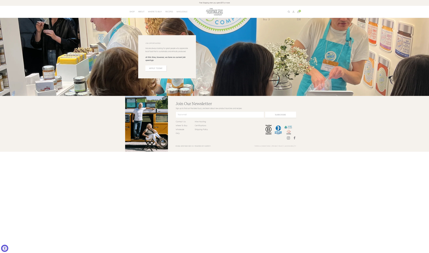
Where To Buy (181, 125)
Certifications (200, 125)
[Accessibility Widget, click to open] (4, 248)
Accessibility (290, 146)
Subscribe (280, 115)
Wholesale (180, 129)
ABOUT (141, 11)
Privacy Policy (278, 146)
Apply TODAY (156, 68)
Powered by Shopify (203, 146)
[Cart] (298, 12)
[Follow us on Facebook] (293, 138)
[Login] (293, 12)
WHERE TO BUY (155, 11)
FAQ (178, 133)
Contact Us (181, 121)
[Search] (289, 12)
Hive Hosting (200, 121)
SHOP (132, 11)
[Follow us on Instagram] (287, 138)
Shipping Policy (201, 129)
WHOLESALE (182, 11)
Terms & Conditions (262, 146)
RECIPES (169, 11)
